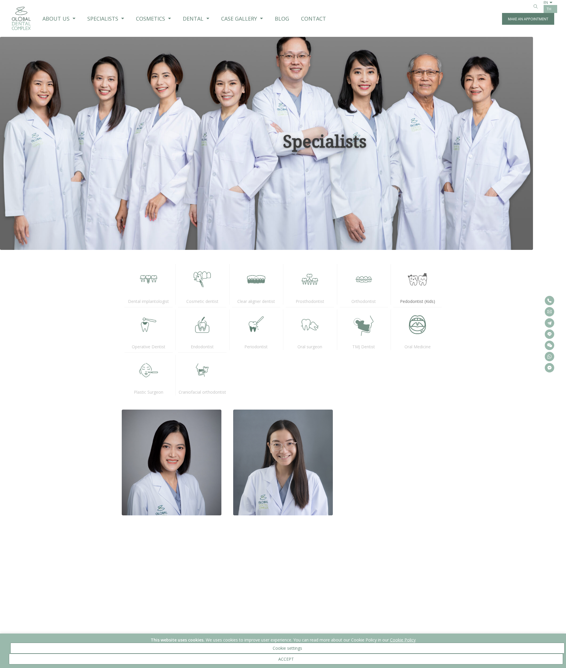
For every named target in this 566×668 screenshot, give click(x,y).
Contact (313, 18)
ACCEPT (286, 659)
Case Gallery (239, 18)
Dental (193, 18)
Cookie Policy (403, 640)
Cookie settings (287, 648)
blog (282, 18)
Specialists (102, 18)
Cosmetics (150, 18)
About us (56, 18)
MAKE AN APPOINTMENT (528, 19)
